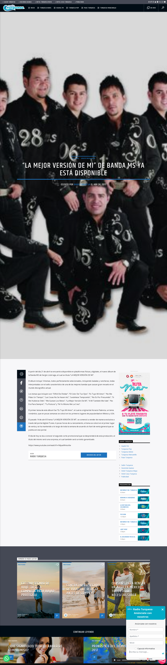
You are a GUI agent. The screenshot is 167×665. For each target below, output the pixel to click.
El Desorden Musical (127, 561)
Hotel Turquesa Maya (44, 2)
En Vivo (153, 7)
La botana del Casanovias (125, 530)
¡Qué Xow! (123, 553)
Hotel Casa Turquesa (64, 2)
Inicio (33, 7)
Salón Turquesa (9, 2)
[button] (6, 658)
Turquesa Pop (74, 7)
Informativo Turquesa (128, 514)
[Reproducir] (115, 660)
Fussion (123, 538)
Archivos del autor (94, 479)
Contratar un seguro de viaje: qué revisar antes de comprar (83, 613)
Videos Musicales (88, 170)
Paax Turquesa (89, 7)
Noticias (75, 170)
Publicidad (80, 2)
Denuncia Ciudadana (127, 522)
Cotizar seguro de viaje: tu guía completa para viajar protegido (37, 613)
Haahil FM (60, 7)
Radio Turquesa (82, 196)
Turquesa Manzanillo (108, 7)
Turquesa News (45, 7)
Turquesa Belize (127, 476)
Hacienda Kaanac (26, 2)
